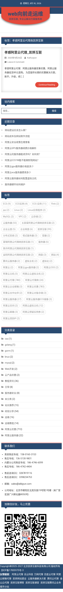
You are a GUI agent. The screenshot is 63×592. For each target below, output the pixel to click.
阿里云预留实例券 (33, 312)
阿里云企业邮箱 (12, 286)
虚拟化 (47, 261)
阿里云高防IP (11, 318)
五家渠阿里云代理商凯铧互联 (38, 223)
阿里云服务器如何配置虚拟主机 (21, 178)
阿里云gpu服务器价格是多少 (19, 166)
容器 (46, 235)
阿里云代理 (11, 280)
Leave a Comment (15, 62)
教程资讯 (9, 381)
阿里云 (8, 267)
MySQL (8, 216)
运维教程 (9, 423)
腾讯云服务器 (11, 261)
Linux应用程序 (37, 210)
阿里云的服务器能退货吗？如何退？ (23, 154)
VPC (22, 216)
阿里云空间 (10, 305)
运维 (7, 417)
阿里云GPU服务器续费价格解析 (20, 148)
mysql (8, 362)
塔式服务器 (30, 235)
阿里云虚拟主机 (33, 305)
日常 (7, 387)
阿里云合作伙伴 (12, 293)
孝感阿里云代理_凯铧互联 (23, 52)
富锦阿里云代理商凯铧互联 (18, 242)
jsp (6, 210)
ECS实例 (22, 203)
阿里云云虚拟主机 (33, 273)
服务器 (43, 242)
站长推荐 (9, 405)
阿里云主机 (10, 273)
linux (7, 356)
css (6, 338)
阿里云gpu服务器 (28, 267)
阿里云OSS (51, 267)
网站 (55, 254)
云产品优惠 (10, 375)
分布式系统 (10, 235)
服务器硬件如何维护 (15, 184)
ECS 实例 (39, 203)
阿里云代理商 (34, 280)
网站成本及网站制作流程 (17, 136)
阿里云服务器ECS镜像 (39, 299)
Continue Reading (47, 85)
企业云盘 (9, 229)
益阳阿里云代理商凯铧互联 (18, 254)
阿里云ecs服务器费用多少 (18, 172)
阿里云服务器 (12, 299)
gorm (7, 350)
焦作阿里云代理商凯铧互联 (18, 248)
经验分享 (9, 411)
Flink (55, 203)
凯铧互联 (44, 229)
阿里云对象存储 (36, 293)
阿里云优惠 (35, 286)
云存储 (36, 216)
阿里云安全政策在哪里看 (17, 142)
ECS (7, 203)
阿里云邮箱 (10, 312)
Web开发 (9, 369)
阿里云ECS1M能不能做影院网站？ (22, 160)
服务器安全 (10, 393)
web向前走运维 (25, 14)
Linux (18, 210)
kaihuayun (32, 58)
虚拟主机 (31, 261)
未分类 (8, 399)
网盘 (42, 254)
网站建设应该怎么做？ (16, 130)
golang (8, 344)
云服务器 (10, 223)
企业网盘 (26, 229)
